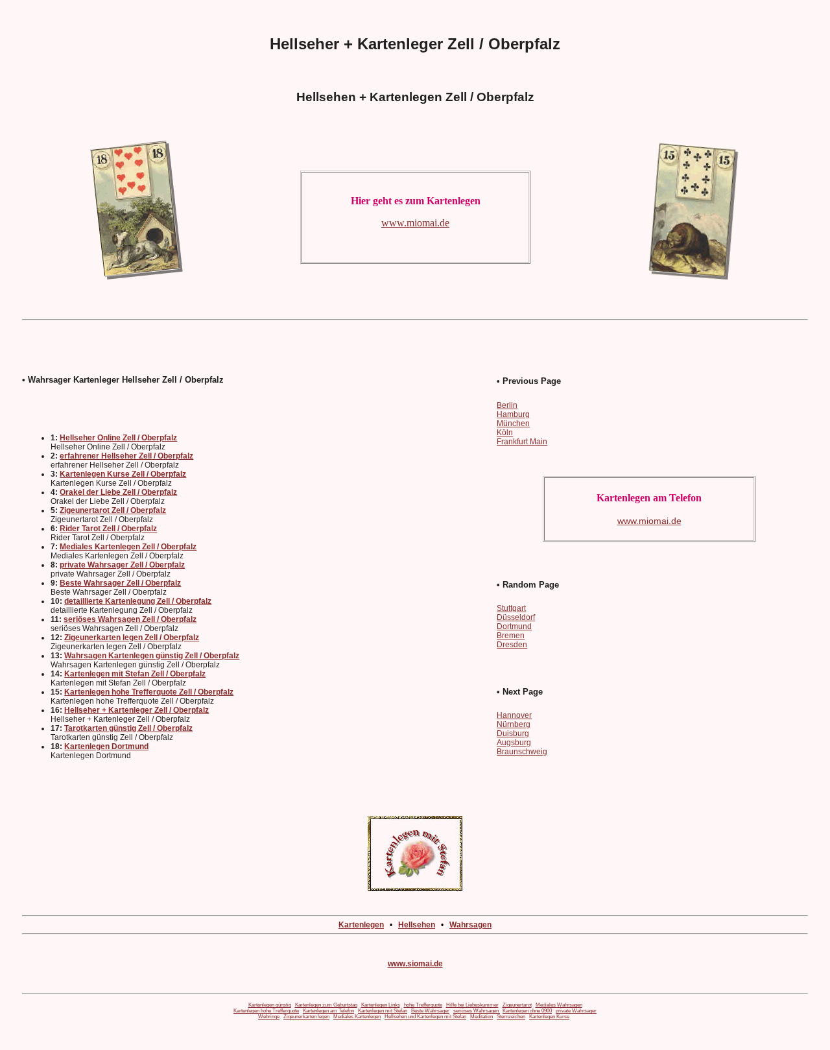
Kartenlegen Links (380, 1005)
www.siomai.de (415, 963)
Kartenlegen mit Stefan (382, 1011)
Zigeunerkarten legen (306, 1017)
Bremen (511, 635)
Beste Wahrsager (430, 1011)
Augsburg (514, 742)
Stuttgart (511, 608)
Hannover (514, 715)
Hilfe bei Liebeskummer (472, 1005)
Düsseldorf (516, 617)
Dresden (512, 644)
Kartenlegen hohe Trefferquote (266, 1011)
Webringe (268, 1017)
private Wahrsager (576, 1011)
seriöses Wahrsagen (476, 1011)
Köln (505, 432)
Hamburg (513, 414)
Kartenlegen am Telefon (328, 1011)
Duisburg (513, 733)
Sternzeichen (511, 1017)
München (513, 423)
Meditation (481, 1017)
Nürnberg (513, 724)
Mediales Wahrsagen (559, 1005)
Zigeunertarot (517, 1005)
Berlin (507, 405)
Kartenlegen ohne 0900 (527, 1011)
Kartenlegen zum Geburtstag (326, 1005)
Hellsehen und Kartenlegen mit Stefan (425, 1017)
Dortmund (514, 626)
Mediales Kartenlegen (357, 1017)
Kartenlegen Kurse (549, 1017)
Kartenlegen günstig (269, 1005)
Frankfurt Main (522, 441)
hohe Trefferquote (423, 1005)
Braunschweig (522, 751)
